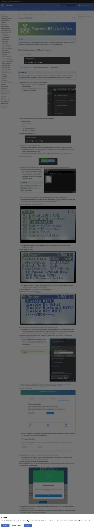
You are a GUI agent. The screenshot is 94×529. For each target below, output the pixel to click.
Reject (27, 525)
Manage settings (16, 525)
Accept (5, 525)
